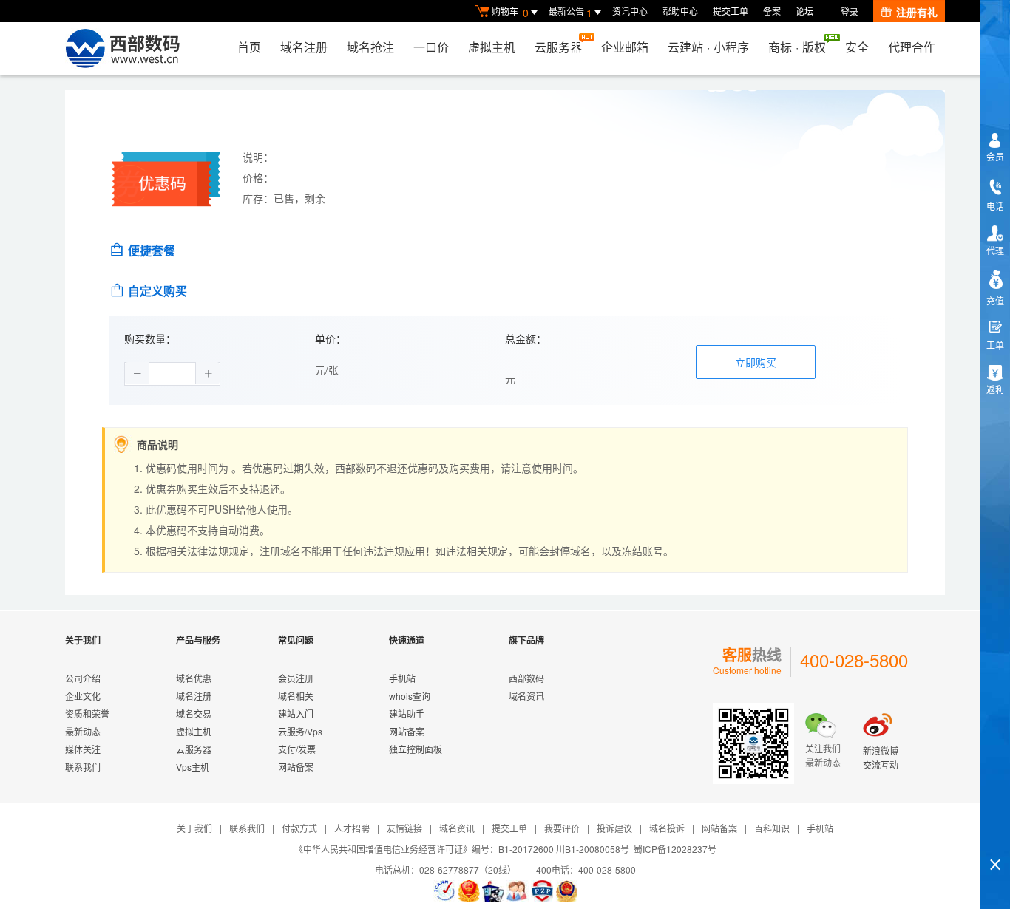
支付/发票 (297, 749)
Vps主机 (192, 766)
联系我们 (83, 766)
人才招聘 (352, 828)
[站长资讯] (493, 891)
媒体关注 (83, 749)
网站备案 (295, 766)
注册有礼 (917, 11)
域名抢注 (370, 46)
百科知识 (772, 828)
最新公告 (570, 12)
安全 (857, 46)
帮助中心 (680, 10)
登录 (849, 11)
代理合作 (911, 46)
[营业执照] (469, 891)
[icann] (444, 891)
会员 (995, 156)
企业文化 (83, 696)
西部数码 (526, 678)
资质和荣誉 (87, 713)
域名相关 (295, 696)
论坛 (804, 10)
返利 (995, 389)
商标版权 (797, 46)
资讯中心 (630, 10)
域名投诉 (667, 828)
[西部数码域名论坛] (542, 891)
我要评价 (562, 828)
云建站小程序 (708, 46)
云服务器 (558, 46)
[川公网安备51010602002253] (566, 891)
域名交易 (193, 713)
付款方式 (299, 828)
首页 (249, 46)
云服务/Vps (300, 731)
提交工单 (730, 10)
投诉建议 (614, 828)
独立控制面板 (415, 749)
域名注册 (304, 46)
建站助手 (406, 713)
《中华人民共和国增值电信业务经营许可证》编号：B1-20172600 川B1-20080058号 (461, 848)
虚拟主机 (491, 46)
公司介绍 (83, 678)
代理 (995, 250)
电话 (995, 206)
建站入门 (295, 713)
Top (995, 839)
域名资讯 (526, 696)
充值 (995, 300)
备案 (772, 10)
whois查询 (409, 696)
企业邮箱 (624, 46)
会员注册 (295, 678)
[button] (137, 373)
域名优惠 (193, 678)
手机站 (402, 678)
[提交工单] (517, 891)
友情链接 (404, 828)
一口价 (431, 46)
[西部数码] (122, 48)
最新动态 (83, 731)
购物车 (510, 12)
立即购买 (755, 362)
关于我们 (194, 828)
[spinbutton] (172, 374)
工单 (995, 344)
